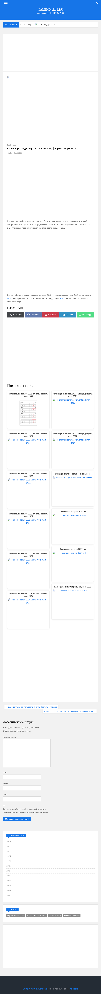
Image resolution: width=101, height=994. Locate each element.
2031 (8, 895)
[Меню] (5, 2)
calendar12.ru (50, 9)
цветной (55, 916)
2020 (8, 842)
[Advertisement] (50, 52)
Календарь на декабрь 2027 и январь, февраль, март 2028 (68, 711)
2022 (8, 851)
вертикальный (15, 916)
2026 (8, 871)
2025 (8, 866)
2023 (8, 856)
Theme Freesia (72, 989)
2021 (8, 846)
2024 (8, 861)
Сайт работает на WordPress (35, 989)
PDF (61, 298)
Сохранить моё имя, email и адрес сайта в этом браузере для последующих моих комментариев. (25, 811)
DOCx (9, 298)
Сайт (5, 795)
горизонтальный (36, 916)
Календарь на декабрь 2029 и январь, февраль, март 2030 (32, 707)
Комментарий (10, 737)
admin (9, 153)
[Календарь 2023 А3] (38, 25)
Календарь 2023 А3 (49, 25)
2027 (8, 876)
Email (5, 784)
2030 (8, 890)
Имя (5, 773)
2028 (9, 144)
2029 (14, 144)
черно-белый (72, 916)
